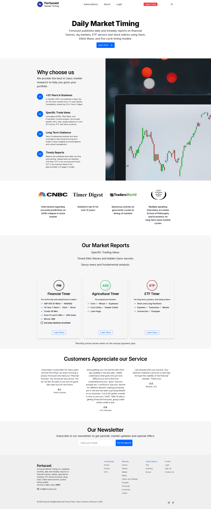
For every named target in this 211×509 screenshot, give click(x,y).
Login (119, 4)
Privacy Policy (70, 502)
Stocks (106, 465)
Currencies (126, 489)
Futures (107, 468)
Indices (124, 468)
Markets (125, 461)
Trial (147, 465)
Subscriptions (91, 4)
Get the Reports (124, 443)
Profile (167, 461)
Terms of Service (82, 502)
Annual (148, 472)
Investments (109, 461)
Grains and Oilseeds (130, 479)
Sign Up (168, 468)
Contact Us (169, 472)
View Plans (103, 45)
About (107, 4)
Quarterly (149, 468)
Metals (124, 472)
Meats (124, 475)
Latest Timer (150, 4)
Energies (125, 482)
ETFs (106, 472)
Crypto (124, 493)
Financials (126, 486)
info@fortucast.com (48, 489)
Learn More (59, 332)
